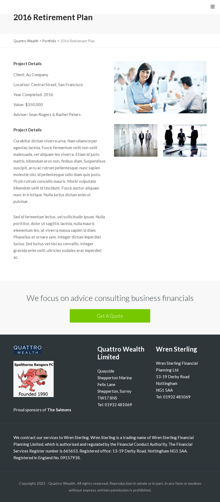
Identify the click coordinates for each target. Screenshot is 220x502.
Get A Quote (110, 316)
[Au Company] (160, 92)
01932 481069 (118, 404)
